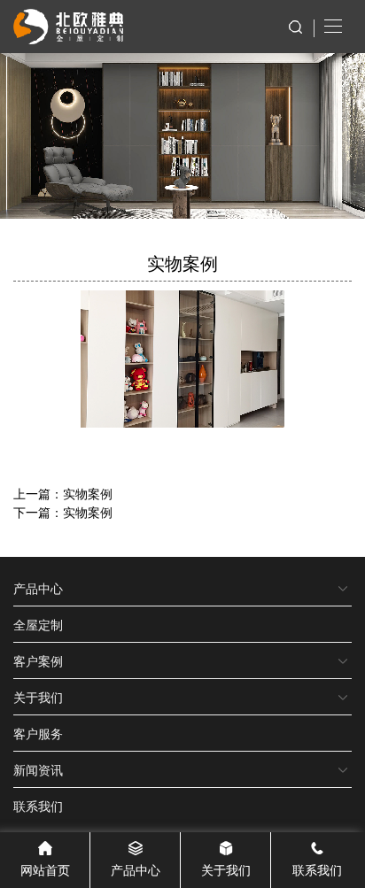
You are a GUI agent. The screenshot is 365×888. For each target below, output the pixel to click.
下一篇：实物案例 (63, 512)
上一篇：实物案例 (63, 493)
